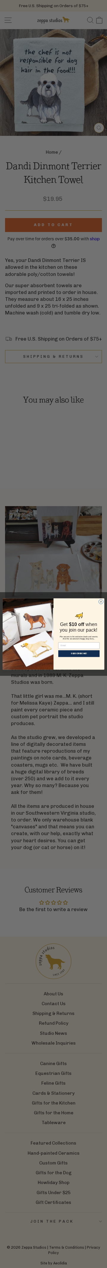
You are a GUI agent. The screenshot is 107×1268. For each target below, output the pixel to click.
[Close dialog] (101, 601)
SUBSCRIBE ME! (79, 653)
